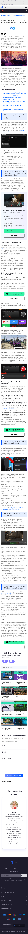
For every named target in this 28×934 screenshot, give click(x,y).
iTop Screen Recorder (2, 11)
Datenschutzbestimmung (7, 4)
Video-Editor (4, 248)
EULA (4, 926)
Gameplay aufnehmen (19, 15)
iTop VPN (3, 7)
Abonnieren (24, 875)
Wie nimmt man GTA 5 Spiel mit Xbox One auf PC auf (14, 102)
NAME (4, 745)
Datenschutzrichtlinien (7, 924)
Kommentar (6, 758)
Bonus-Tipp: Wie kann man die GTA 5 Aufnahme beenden (13, 110)
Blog (9, 15)
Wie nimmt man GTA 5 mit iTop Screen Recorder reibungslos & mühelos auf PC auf (12, 97)
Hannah (3, 31)
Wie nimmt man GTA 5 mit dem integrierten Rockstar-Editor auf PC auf (14, 93)
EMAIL (4, 752)
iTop (14, 862)
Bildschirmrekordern (6, 593)
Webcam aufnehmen (8, 408)
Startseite (3, 15)
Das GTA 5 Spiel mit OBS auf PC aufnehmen (12, 106)
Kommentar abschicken (14, 775)
